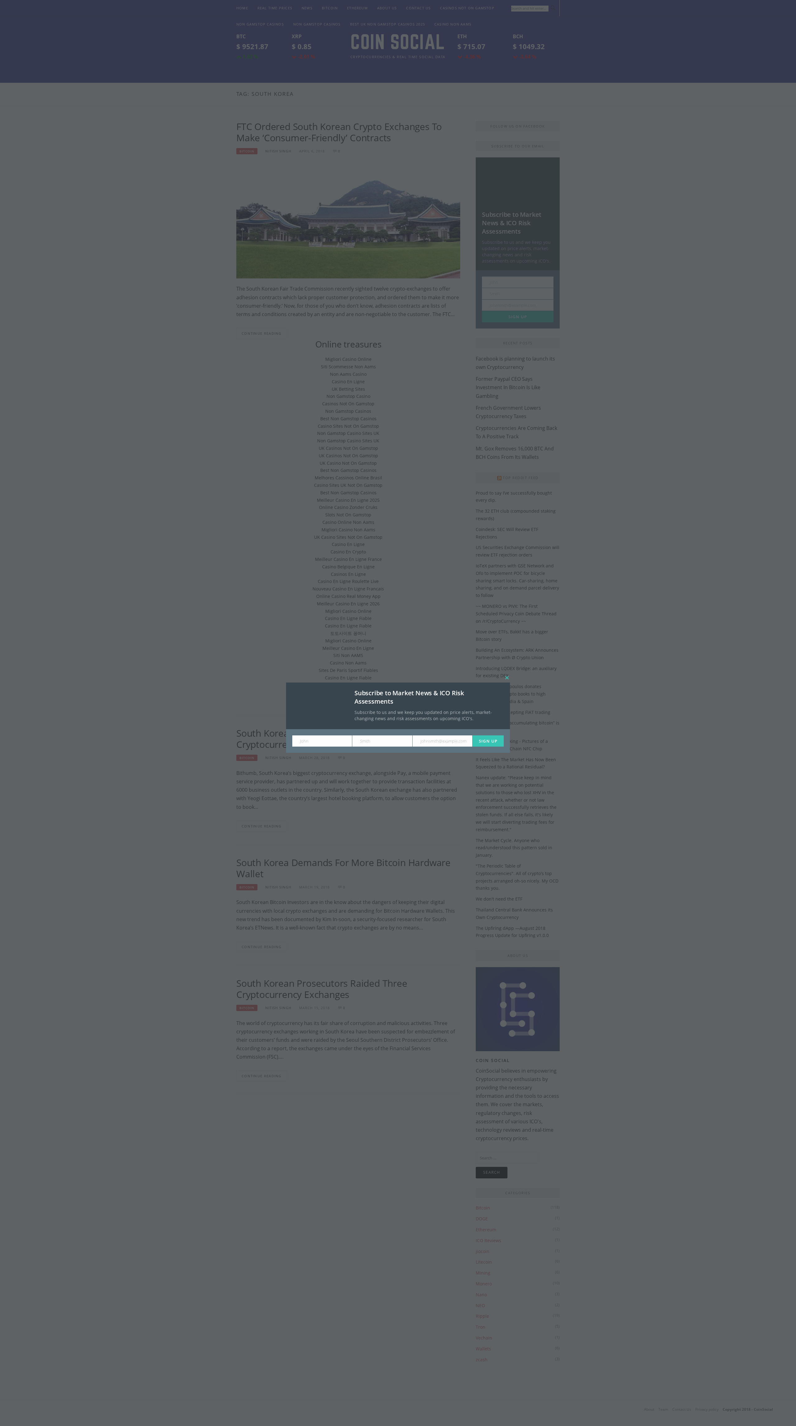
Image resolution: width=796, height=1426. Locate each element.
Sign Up (488, 741)
